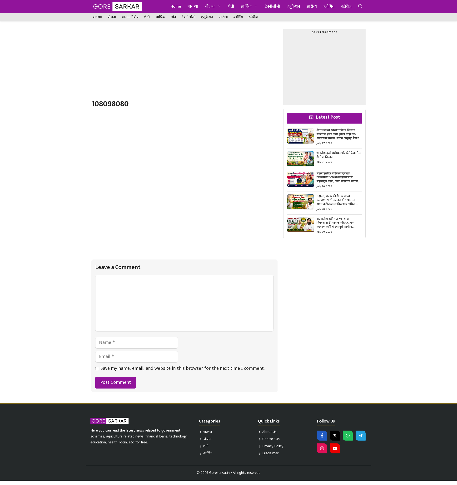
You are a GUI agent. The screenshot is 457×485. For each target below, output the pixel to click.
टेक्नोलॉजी (272, 6)
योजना (210, 6)
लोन (173, 17)
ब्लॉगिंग (328, 6)
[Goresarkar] (116, 6)
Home (176, 6)
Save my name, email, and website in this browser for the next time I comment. (182, 368)
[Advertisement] (184, 64)
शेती (231, 6)
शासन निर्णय (130, 17)
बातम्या (193, 6)
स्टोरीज (346, 6)
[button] (360, 6)
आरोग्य (312, 6)
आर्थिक (246, 6)
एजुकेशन (293, 6)
